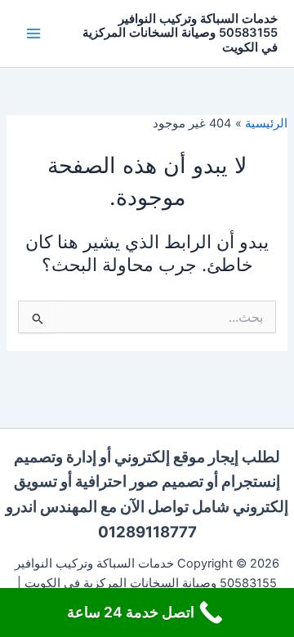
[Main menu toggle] (33, 33)
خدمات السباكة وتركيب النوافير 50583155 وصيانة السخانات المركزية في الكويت (180, 33)
